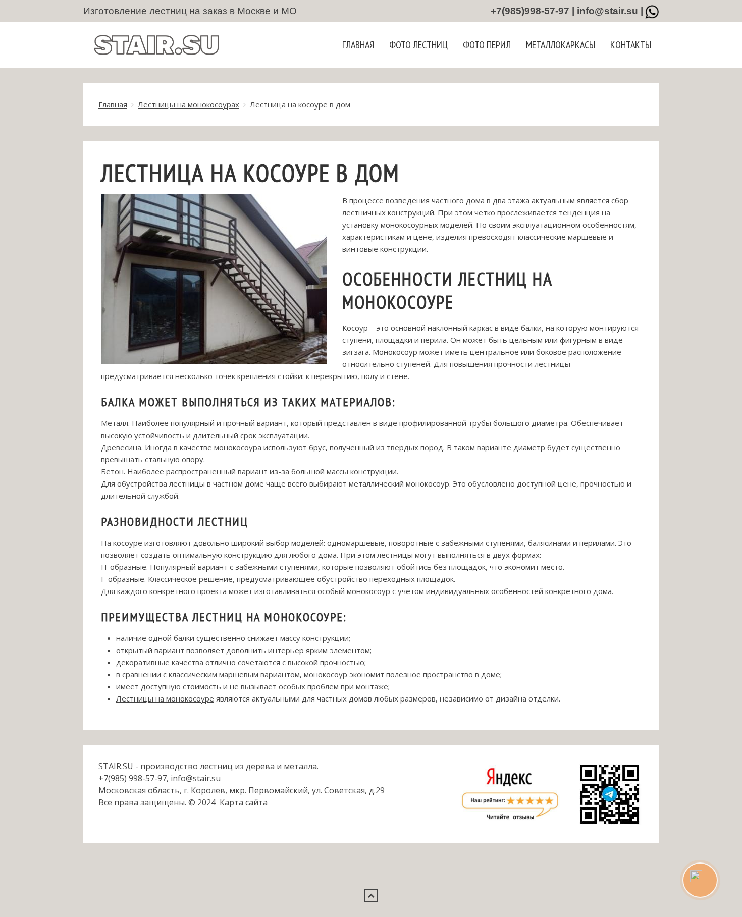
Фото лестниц (418, 44)
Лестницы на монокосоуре (165, 698)
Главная (358, 44)
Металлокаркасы (560, 44)
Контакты (630, 44)
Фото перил (487, 44)
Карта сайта (244, 802)
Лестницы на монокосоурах (188, 104)
